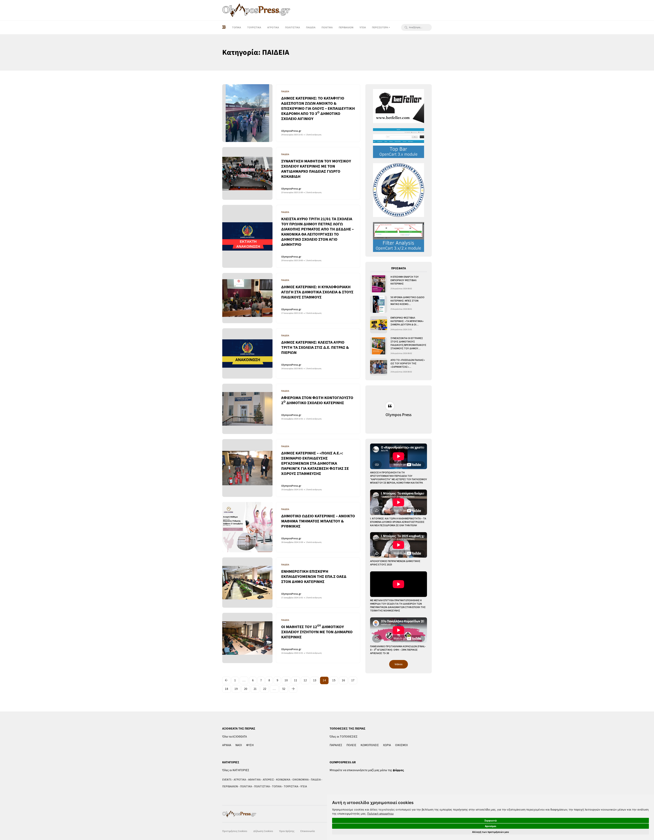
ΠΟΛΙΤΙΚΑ (327, 27)
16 (343, 680)
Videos (398, 664)
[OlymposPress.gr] (256, 10)
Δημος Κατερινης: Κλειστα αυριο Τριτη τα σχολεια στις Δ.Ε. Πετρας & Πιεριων (315, 347)
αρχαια (226, 745)
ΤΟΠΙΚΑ (236, 27)
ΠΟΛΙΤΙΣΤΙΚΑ (292, 27)
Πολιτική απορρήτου (380, 813)
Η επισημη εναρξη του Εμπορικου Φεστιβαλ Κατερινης (405, 280)
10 (286, 680)
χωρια (387, 745)
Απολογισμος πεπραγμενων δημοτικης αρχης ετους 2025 (395, 562)
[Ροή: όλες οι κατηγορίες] (224, 27)
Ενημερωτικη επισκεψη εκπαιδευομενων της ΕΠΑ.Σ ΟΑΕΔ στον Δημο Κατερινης (313, 576)
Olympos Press (398, 415)
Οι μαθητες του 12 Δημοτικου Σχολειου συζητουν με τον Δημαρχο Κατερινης (317, 632)
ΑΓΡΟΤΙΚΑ (273, 27)
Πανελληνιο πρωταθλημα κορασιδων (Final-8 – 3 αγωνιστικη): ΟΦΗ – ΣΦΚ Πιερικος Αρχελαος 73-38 (398, 649)
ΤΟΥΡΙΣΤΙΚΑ (254, 27)
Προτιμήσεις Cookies (234, 831)
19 (236, 689)
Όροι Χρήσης (286, 831)
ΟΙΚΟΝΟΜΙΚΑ (300, 780)
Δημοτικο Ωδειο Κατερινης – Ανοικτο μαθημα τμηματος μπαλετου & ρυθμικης (318, 521)
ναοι (238, 745)
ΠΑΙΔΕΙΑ (310, 27)
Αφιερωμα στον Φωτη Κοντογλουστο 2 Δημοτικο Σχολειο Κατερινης (317, 400)
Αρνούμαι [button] (490, 826)
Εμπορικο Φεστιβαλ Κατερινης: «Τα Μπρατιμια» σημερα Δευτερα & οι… (407, 321)
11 (295, 680)
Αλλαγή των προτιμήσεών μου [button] (490, 831)
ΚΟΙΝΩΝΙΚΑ (283, 780)
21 (255, 689)
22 (264, 689)
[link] (380, 813)
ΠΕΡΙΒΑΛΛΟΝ (346, 27)
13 (314, 680)
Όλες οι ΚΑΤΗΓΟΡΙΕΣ (235, 770)
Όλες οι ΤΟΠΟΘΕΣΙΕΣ (343, 736)
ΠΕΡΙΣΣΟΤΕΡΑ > (381, 27)
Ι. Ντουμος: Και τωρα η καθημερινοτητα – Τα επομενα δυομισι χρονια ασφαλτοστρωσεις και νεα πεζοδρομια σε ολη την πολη (398, 522)
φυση (250, 745)
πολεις (351, 745)
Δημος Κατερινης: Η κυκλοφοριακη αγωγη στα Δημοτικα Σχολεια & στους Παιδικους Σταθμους (317, 292)
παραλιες (336, 745)
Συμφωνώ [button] (490, 820)
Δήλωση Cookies (263, 831)
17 (352, 680)
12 (305, 680)
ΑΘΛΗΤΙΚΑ (254, 780)
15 (333, 680)
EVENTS (226, 780)
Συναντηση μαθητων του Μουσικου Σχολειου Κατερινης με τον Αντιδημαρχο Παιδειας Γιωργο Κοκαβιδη (316, 168)
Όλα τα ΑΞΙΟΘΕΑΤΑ (234, 736)
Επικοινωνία (307, 831)
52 (283, 689)
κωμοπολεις (370, 745)
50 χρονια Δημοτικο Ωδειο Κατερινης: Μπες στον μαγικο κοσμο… (407, 301)
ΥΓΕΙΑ (363, 27)
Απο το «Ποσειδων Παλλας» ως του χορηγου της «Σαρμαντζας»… (408, 363)
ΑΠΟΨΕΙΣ (268, 780)
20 (245, 689)
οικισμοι (401, 745)
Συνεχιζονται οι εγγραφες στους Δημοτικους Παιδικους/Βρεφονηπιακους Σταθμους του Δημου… (408, 343)
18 (226, 689)
